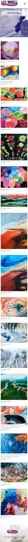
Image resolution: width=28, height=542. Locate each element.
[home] (9, 4)
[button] (25, 4)
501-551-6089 (16, 528)
